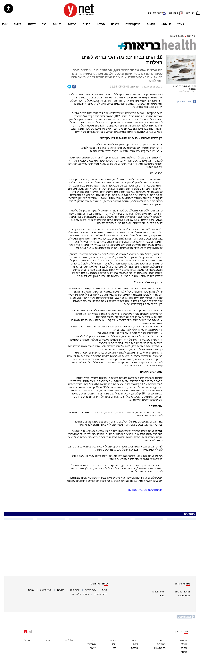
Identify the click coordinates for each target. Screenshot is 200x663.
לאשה (93, 648)
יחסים (93, 640)
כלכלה (184, 644)
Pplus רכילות (159, 648)
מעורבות (92, 644)
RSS (162, 595)
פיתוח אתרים (101, 594)
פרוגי (47, 640)
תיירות (113, 640)
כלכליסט (68, 640)
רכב (114, 648)
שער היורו (74, 590)
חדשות (183, 640)
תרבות (184, 652)
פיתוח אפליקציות (80, 594)
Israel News (158, 591)
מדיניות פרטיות (182, 591)
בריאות (191, 36)
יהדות (135, 640)
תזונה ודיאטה (177, 36)
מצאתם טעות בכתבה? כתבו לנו (145, 489)
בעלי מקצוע (45, 590)
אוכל (114, 644)
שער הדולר (90, 590)
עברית (31, 590)
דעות (135, 644)
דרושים (60, 590)
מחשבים (161, 644)
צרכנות (134, 648)
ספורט (184, 648)
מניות (104, 590)
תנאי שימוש (184, 595)
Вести (27, 640)
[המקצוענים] (186, 618)
